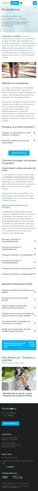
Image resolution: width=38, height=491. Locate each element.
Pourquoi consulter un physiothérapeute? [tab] (11, 240)
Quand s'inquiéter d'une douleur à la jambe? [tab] (17, 291)
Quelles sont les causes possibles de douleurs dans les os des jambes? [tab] (17, 314)
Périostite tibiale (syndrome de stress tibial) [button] (15, 142)
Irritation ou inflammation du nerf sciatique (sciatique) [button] (16, 134)
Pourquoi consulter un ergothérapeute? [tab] (11, 248)
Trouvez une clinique (6, 3)
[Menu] (35, 3)
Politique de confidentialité (9, 486)
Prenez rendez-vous (15, 3)
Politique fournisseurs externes (10, 487)
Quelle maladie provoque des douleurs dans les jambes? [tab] (14, 307)
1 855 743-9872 (13, 437)
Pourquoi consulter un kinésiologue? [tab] (18, 274)
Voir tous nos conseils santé (12, 363)
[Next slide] (35, 378)
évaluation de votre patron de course (19, 177)
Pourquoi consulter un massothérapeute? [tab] (11, 261)
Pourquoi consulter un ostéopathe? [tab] (17, 255)
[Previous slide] (3, 378)
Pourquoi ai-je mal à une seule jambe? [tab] (15, 299)
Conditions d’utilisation (23, 486)
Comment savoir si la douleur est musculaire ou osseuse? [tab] (16, 322)
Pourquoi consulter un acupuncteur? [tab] (18, 268)
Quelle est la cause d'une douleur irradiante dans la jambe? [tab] (16, 330)
